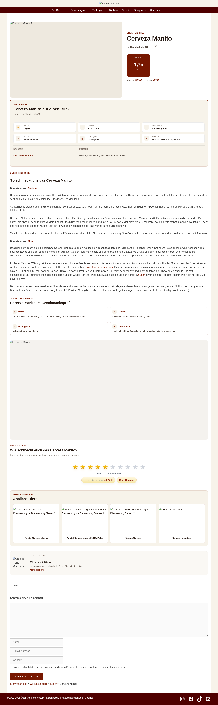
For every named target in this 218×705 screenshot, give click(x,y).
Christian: (33, 188)
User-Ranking (126, 480)
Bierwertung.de (18, 683)
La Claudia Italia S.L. (23, 155)
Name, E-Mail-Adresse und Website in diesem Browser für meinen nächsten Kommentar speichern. (69, 667)
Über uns (155, 10)
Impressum (38, 697)
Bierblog (113, 10)
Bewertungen (78, 10)
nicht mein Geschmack (100, 267)
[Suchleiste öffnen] (165, 10)
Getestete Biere (39, 683)
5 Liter (141, 274)
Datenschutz (53, 697)
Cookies (89, 697)
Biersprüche (140, 10)
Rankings (97, 10)
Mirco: (31, 241)
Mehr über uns (37, 570)
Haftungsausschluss (72, 697)
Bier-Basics (57, 10)
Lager (16, 585)
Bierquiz (125, 10)
